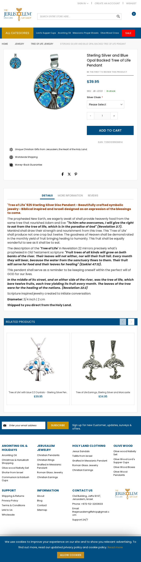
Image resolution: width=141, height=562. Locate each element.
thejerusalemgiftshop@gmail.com (90, 513)
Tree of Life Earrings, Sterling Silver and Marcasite (103, 392)
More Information (70, 195)
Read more (115, 547)
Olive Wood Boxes (124, 467)
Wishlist (131, 3)
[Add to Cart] (42, 397)
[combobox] (79, 16)
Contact (42, 505)
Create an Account (107, 3)
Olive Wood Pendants (120, 473)
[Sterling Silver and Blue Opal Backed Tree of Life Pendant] (15, 61)
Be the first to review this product (107, 72)
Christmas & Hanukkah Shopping (15, 461)
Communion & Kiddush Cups (15, 479)
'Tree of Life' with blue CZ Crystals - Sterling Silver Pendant (40, 392)
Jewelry (19, 43)
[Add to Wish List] (48, 397)
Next (131, 322)
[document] (70, 549)
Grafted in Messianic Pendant (49, 466)
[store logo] (17, 18)
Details (47, 195)
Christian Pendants (48, 455)
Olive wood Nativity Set (15, 468)
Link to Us (7, 510)
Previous (123, 322)
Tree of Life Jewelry (42, 43)
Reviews (93, 195)
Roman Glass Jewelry (50, 472)
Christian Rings (46, 460)
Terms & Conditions (13, 505)
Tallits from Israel (82, 456)
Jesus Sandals (81, 451)
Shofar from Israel (12, 472)
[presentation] (47, 195)
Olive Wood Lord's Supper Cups (124, 461)
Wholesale (8, 514)
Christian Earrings (47, 477)
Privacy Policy (10, 500)
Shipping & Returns (13, 496)
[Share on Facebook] (62, 175)
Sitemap (42, 510)
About (40, 496)
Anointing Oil (9, 455)
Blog (39, 500)
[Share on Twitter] (69, 175)
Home (5, 43)
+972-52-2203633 (92, 504)
